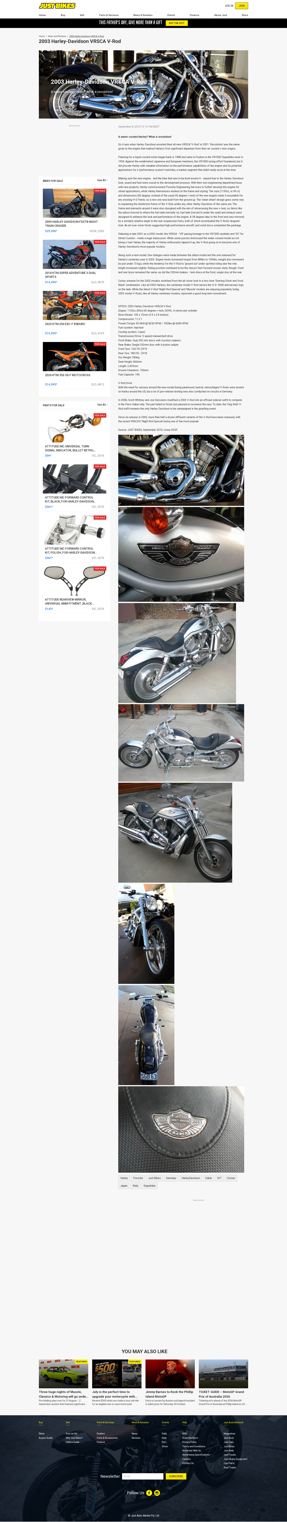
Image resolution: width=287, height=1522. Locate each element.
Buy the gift (176, 23)
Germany (171, 1178)
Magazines (229, 1433)
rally (135, 1185)
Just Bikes (154, 1178)
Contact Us (188, 1463)
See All (101, 180)
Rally (164, 1433)
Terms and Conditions (193, 1446)
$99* (48, 455)
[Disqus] (181, 1295)
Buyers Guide (46, 1438)
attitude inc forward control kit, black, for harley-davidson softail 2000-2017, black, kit (69, 501)
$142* (49, 609)
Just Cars (229, 1442)
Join (242, 5)
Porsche (138, 1178)
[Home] (57, 6)
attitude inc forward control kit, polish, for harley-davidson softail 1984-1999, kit (70, 552)
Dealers (101, 1433)
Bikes (42, 1433)
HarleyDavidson (191, 1178)
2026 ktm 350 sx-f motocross (67, 375)
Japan (123, 1185)
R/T (219, 1178)
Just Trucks (230, 1454)
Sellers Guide (72, 1442)
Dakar (208, 1178)
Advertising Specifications (196, 1454)
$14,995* (51, 384)
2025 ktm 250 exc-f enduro (65, 324)
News (135, 1433)
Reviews (136, 1438)
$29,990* (51, 231)
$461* (49, 506)
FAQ (184, 1433)
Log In (229, 5)
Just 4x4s (229, 1450)
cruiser (231, 1178)
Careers (186, 1459)
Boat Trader (230, 1467)
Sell (82, 15)
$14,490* (51, 282)
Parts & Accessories (107, 1438)
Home (42, 15)
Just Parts (229, 1463)
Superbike (149, 1185)
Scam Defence (190, 1438)
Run (164, 1442)
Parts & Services (109, 15)
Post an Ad (71, 1433)
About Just (220, 15)
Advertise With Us (191, 1450)
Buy (63, 15)
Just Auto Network (233, 1422)
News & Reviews (142, 15)
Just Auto (229, 1438)
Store (245, 15)
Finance (194, 15)
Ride (164, 1438)
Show (165, 1446)
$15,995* (51, 333)
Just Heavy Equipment (235, 1459)
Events (171, 15)
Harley (124, 1178)
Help (184, 1422)
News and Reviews (57, 36)
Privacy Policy (189, 1442)
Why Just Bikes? (74, 1438)
